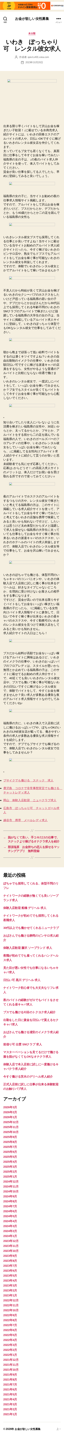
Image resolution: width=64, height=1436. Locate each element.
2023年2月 (10, 1290)
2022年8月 (10, 1320)
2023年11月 (11, 1246)
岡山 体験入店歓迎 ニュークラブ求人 (29, 800)
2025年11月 (11, 1127)
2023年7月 (10, 1265)
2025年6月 (10, 1151)
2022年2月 (10, 1350)
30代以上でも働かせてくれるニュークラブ (31, 927)
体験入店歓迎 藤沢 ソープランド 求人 (27, 947)
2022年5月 (10, 1335)
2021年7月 (10, 1384)
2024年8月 (10, 1201)
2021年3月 (10, 1404)
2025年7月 (10, 1147)
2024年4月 (10, 1221)
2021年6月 (10, 1389)
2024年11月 (11, 1186)
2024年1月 (10, 1236)
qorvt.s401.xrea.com (38, 57)
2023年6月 (10, 1270)
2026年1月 (10, 1117)
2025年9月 (10, 1137)
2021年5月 (10, 1394)
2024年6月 (10, 1211)
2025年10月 (11, 1132)
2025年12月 (11, 1122)
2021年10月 (11, 1369)
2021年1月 (10, 1414)
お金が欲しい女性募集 (32, 18)
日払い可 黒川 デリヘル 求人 (22, 980)
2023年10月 (11, 1250)
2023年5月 (10, 1275)
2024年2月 (10, 1231)
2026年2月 (10, 1112)
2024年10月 (11, 1191)
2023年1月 (10, 1295)
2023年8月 (10, 1260)
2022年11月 (11, 1305)
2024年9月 (10, 1196)
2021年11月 (11, 1364)
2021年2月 (10, 1409)
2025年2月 (10, 1171)
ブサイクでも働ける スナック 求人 (28, 780)
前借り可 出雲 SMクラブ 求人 (22, 1044)
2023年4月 (10, 1280)
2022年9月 (10, 1315)
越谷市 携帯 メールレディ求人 (25, 820)
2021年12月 (11, 1359)
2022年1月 (10, 1354)
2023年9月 (10, 1255)
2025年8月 (10, 1142)
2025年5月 (10, 1156)
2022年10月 (11, 1310)
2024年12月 (11, 1181)
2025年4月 (10, 1161)
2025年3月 (10, 1166)
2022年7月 (10, 1325)
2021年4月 (10, 1399)
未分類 (32, 33)
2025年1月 (10, 1176)
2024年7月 (10, 1206)
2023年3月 (10, 1285)
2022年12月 (11, 1300)
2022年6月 (10, 1330)
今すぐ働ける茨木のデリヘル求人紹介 (28, 1076)
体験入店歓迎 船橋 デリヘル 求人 (24, 908)
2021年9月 (10, 1374)
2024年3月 (10, 1226)
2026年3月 (10, 1107)
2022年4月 (10, 1340)
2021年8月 (10, 1379)
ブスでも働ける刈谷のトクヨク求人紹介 (29, 1012)
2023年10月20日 (34, 62)
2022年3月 (10, 1345)
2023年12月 (11, 1241)
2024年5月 (10, 1216)
